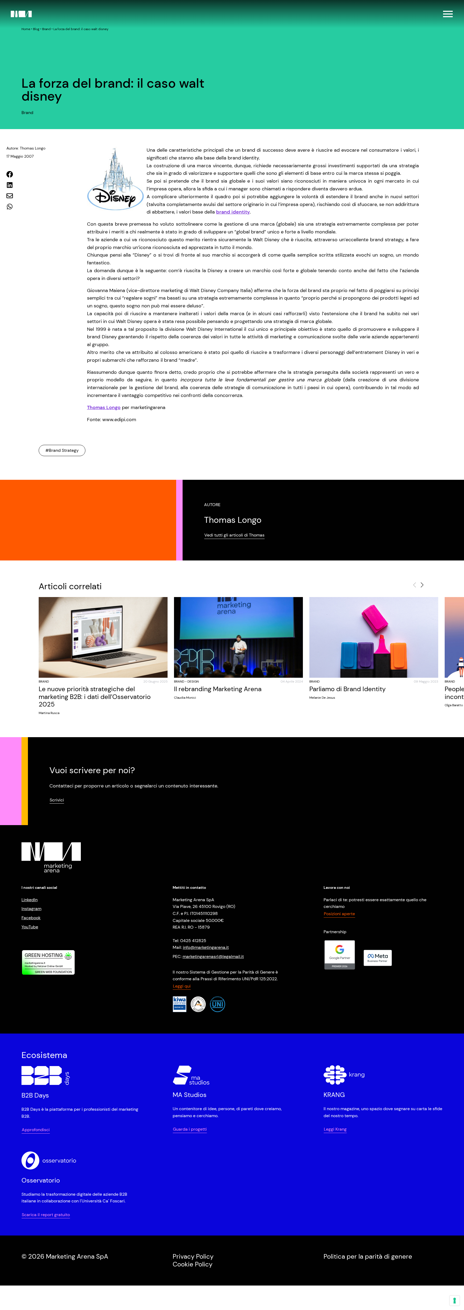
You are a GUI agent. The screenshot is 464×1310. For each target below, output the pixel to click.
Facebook (31, 918)
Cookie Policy (192, 1264)
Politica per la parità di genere (368, 1256)
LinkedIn (29, 900)
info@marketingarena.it (206, 947)
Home (25, 29)
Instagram (31, 909)
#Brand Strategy (62, 450)
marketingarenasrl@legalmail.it (213, 956)
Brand (46, 29)
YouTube (29, 927)
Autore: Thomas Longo (25, 148)
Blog (36, 29)
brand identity (233, 212)
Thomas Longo (104, 407)
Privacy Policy (193, 1256)
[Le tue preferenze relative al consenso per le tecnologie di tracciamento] (455, 1300)
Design (193, 681)
